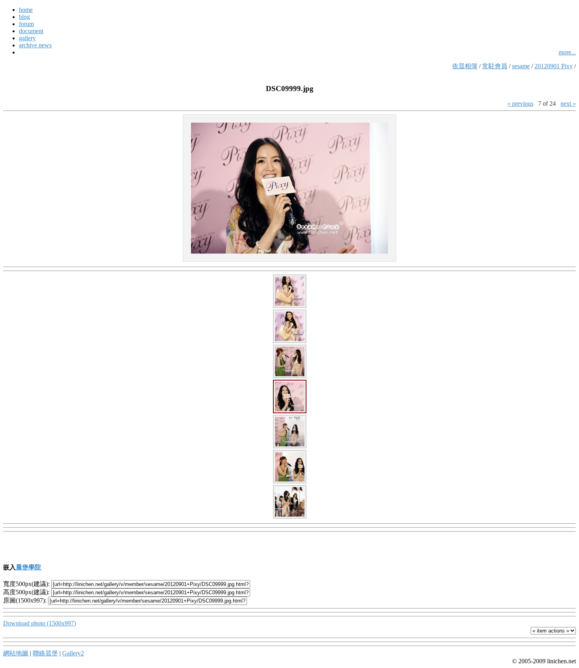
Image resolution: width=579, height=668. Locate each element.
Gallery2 (73, 653)
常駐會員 (494, 66)
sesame (521, 66)
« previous (520, 103)
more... (567, 52)
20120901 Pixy (553, 66)
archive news (35, 45)
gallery (27, 38)
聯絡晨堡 (45, 653)
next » (568, 103)
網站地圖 (15, 653)
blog (24, 16)
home (26, 9)
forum (26, 24)
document (31, 31)
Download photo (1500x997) (39, 623)
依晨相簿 (464, 66)
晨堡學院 (28, 567)
